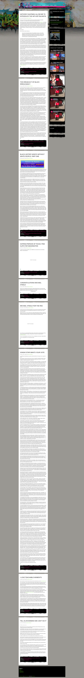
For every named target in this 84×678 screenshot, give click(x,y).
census (33, 141)
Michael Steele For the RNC (31, 306)
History (51, 5)
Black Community (29, 141)
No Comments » (26, 144)
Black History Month (31, 231)
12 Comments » (26, 72)
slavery (25, 232)
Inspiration (29, 233)
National (25, 143)
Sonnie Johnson (28, 18)
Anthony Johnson (25, 231)
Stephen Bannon (40, 69)
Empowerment (30, 71)
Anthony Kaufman (25, 69)
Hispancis (39, 141)
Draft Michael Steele (22, 334)
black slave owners (38, 231)
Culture (48, 5)
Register (20, 669)
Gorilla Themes (26, 676)
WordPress (33, 676)
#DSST (34, 5)
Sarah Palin (36, 69)
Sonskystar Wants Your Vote (32, 352)
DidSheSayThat (21, 676)
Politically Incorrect (31, 566)
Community (39, 5)
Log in (20, 670)
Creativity (43, 5)
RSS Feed (64, 4)
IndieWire (41, 22)
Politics (55, 5)
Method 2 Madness (34, 233)
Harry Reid (36, 141)
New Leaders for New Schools (29, 592)
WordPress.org (21, 672)
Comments (21, 671)
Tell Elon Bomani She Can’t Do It (33, 621)
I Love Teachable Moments (31, 577)
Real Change (34, 71)
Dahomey (42, 231)
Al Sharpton (24, 141)
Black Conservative (31, 69)
